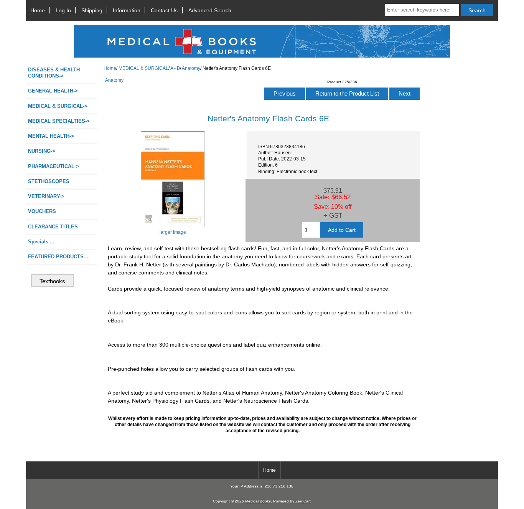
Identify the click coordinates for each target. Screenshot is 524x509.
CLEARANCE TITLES (53, 227)
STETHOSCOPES (48, 181)
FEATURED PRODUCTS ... (59, 256)
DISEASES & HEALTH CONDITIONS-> (54, 73)
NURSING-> (41, 151)
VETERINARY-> (46, 196)
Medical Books (258, 501)
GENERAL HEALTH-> (53, 91)
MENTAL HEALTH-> (51, 136)
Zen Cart (303, 501)
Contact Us (164, 10)
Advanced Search (209, 10)
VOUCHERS (42, 211)
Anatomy (191, 68)
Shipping (91, 10)
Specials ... (41, 242)
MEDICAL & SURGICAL (143, 68)
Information (126, 10)
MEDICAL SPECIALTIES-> (59, 121)
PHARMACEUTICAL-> (53, 166)
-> (57, 106)
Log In (63, 10)
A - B (175, 68)
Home (37, 10)
